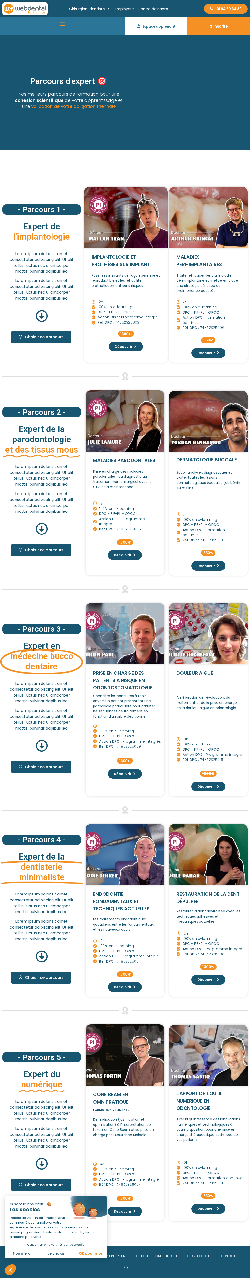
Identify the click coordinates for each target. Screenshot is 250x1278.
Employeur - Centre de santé (141, 8)
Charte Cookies (199, 1256)
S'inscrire (219, 26)
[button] (63, 24)
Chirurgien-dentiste (87, 8)
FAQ (125, 1267)
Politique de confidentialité (156, 1256)
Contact (228, 1256)
